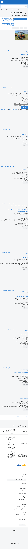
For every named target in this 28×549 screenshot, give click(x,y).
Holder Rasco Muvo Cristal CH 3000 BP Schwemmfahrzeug (22, 455)
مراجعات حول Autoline (21, 506)
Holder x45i (25, 169)
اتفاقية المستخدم (4, 109)
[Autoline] (1, 10)
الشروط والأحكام (22, 499)
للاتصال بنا (24, 476)
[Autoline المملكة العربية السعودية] (19, 2)
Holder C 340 (24, 54)
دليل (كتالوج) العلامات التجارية (19, 508)
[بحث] (2, 6)
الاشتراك (24, 107)
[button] (2, 2)
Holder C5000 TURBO (22, 296)
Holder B (26, 91)
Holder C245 (25, 257)
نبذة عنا (24, 471)
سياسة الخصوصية (13, 109)
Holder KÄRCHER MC (22, 399)
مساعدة (24, 474)
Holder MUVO (24, 134)
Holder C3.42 (24, 335)
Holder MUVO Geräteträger (21, 372)
